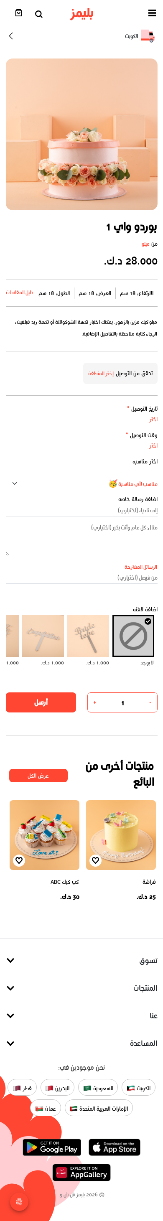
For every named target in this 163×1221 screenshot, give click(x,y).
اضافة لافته (145, 609)
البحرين (61, 1088)
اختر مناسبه (145, 462)
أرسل (41, 702)
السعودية (102, 1088)
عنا (154, 1015)
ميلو (146, 243)
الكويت (142, 1088)
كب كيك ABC (65, 882)
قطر (26, 1088)
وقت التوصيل (141, 435)
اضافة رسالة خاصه (138, 499)
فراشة (149, 882)
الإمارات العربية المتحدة (102, 1108)
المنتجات (145, 988)
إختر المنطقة (101, 373)
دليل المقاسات (20, 292)
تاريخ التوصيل (142, 409)
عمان (49, 1108)
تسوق (148, 960)
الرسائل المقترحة (141, 566)
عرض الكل (38, 776)
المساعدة (144, 1043)
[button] (152, 14)
